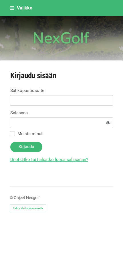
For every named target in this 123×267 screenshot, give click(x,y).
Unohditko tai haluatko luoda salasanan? (49, 159)
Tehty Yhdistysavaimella (28, 208)
